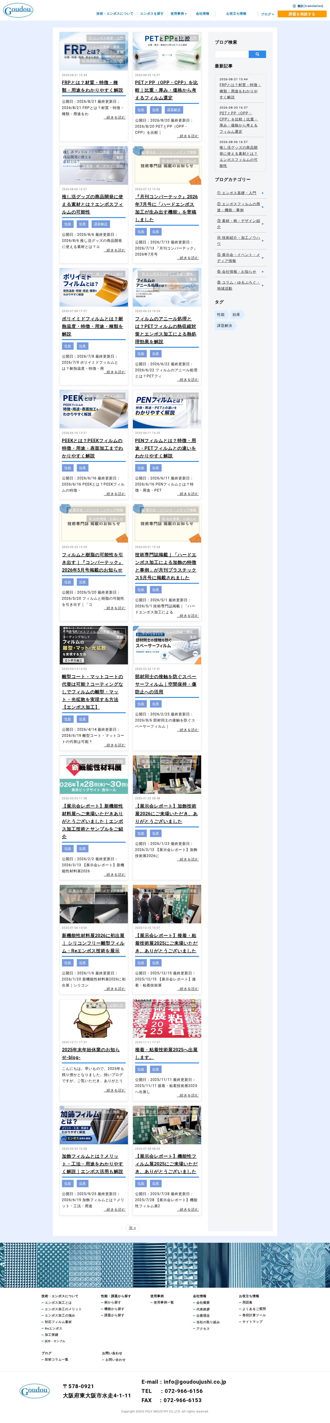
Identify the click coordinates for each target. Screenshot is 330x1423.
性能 (141, 109)
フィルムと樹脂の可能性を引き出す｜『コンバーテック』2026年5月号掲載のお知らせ (92, 562)
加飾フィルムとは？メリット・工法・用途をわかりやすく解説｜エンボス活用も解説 (92, 1164)
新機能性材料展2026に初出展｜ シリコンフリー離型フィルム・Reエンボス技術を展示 (93, 943)
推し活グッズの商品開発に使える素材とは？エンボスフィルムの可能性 (92, 204)
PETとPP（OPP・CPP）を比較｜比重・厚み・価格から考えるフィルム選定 (166, 90)
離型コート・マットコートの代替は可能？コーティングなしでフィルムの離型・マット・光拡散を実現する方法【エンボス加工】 (92, 692)
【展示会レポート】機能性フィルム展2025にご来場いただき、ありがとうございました (166, 1164)
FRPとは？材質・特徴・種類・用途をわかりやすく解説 (240, 91)
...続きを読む (115, 117)
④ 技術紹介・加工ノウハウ (102, 60)
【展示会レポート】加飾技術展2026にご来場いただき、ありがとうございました (166, 813)
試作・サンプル (55, 1341)
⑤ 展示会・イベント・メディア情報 (169, 152)
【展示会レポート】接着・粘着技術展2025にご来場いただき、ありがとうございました (166, 943)
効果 (155, 109)
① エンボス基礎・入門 (106, 38)
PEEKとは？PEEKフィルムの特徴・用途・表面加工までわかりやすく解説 (92, 448)
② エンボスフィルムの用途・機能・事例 (238, 207)
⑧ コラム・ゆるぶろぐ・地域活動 (238, 285)
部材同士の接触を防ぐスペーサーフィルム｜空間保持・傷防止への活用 (165, 684)
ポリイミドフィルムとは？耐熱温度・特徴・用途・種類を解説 (92, 326)
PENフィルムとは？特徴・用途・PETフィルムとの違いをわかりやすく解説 (165, 448)
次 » (132, 1228)
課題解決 (174, 109)
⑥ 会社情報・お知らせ (179, 161)
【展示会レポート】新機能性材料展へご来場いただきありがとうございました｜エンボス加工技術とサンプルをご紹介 (92, 821)
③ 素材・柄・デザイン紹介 (102, 166)
